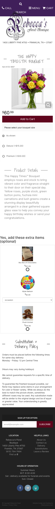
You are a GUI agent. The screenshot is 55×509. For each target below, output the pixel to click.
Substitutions (41, 448)
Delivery (41, 445)
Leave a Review (41, 451)
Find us (13, 454)
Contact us (41, 442)
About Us (41, 439)
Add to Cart (27, 119)
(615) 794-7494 (13, 451)
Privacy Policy (13, 505)
